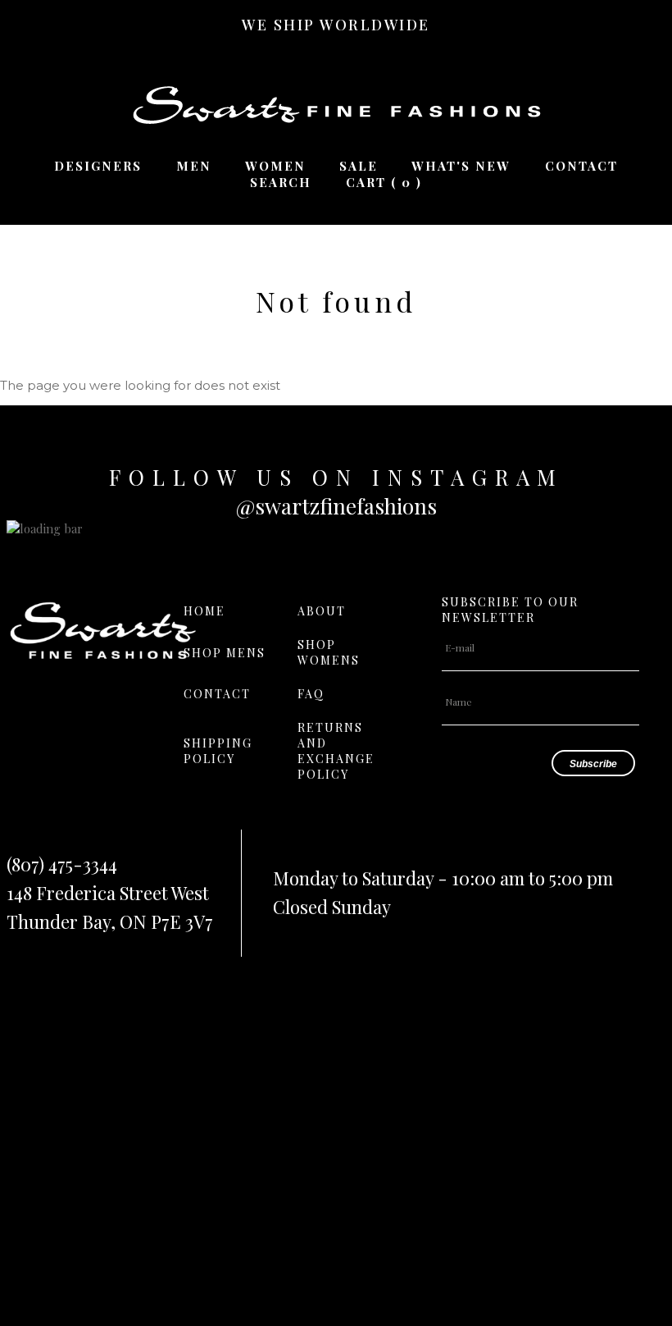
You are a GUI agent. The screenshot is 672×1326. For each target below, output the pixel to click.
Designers (98, 166)
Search (280, 182)
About (321, 611)
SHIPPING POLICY (218, 750)
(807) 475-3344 (62, 864)
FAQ (311, 694)
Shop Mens (225, 653)
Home (204, 611)
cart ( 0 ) (384, 182)
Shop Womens (328, 652)
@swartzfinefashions (336, 506)
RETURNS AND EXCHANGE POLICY (336, 751)
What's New (461, 166)
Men (193, 166)
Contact (581, 166)
